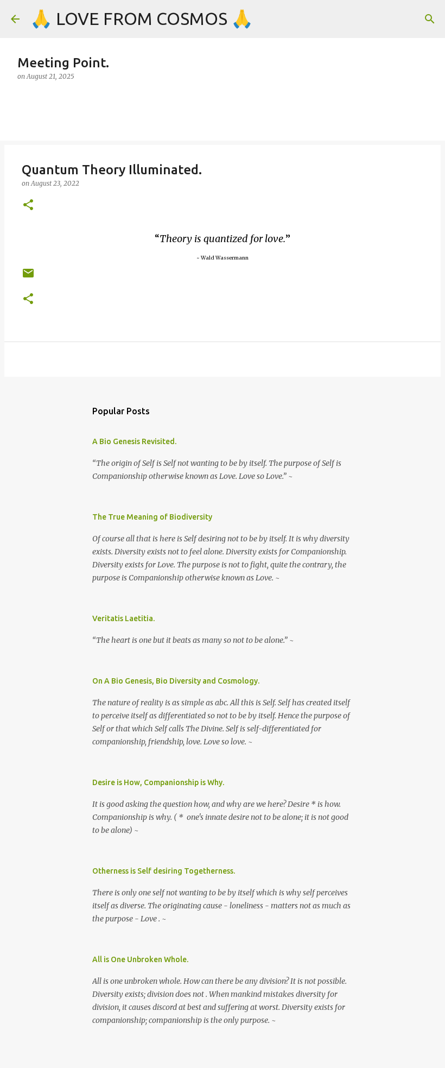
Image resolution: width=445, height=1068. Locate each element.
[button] (28, 205)
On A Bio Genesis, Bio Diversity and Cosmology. (175, 681)
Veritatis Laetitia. (123, 618)
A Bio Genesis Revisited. (134, 441)
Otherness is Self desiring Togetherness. (163, 871)
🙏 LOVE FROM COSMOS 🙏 (141, 18)
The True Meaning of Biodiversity (152, 517)
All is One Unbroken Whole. (140, 959)
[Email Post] (28, 277)
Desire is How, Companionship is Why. (158, 782)
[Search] (429, 19)
